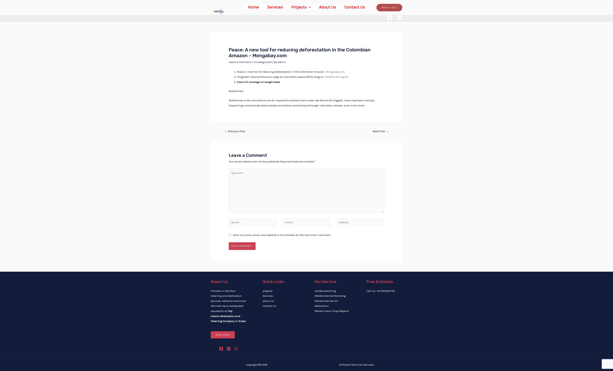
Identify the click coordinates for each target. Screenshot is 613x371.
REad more (223, 334)
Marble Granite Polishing (330, 295)
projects (267, 290)
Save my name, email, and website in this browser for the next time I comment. (282, 235)
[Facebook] (390, 17)
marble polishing (325, 290)
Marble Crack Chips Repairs (332, 311)
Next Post (381, 131)
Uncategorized (263, 62)
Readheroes (236, 91)
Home (253, 7)
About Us (327, 7)
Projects (299, 7)
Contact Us (354, 7)
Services (275, 7)
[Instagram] (399, 17)
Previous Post (234, 131)
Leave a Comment (240, 62)
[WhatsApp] (236, 349)
